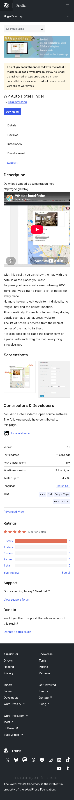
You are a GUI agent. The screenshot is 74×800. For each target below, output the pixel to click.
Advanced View (14, 511)
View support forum (16, 599)
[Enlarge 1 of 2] (31, 365)
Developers (11, 697)
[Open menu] (68, 5)
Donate (45, 697)
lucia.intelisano (17, 102)
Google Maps (62, 494)
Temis (43, 660)
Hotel (56, 501)
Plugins (43, 667)
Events (43, 691)
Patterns (44, 673)
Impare (8, 685)
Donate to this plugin (17, 632)
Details (11, 125)
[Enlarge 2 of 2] (65, 365)
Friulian (16, 751)
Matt (9, 722)
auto (42, 494)
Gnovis (8, 660)
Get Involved (47, 685)
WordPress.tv (14, 704)
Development (16, 153)
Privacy (8, 673)
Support (12, 162)
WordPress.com (16, 716)
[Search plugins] (41, 28)
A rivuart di (11, 654)
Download (12, 111)
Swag (44, 704)
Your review (11, 572)
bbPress (11, 728)
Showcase (46, 654)
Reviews (12, 135)
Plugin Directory (13, 16)
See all (66, 572)
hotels (65, 501)
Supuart (9, 691)
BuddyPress (13, 735)
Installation (14, 144)
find (50, 494)
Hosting (9, 667)
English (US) (63, 485)
